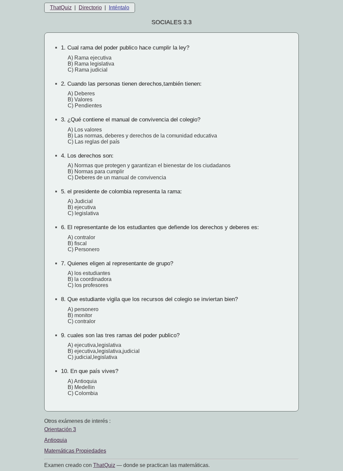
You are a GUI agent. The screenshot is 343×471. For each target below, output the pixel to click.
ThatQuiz (61, 7)
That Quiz (104, 465)
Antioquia (55, 440)
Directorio (90, 7)
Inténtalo (119, 7)
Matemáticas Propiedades (75, 451)
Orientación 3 (60, 429)
